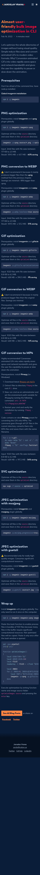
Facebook (6, 719)
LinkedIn (27, 751)
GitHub (19, 751)
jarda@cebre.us (20, 747)
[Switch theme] (36, 4)
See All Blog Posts (11, 713)
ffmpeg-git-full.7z (27, 381)
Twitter (16, 719)
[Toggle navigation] (32, 4)
